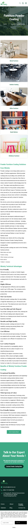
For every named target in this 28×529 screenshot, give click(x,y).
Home (2, 504)
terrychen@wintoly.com (9, 487)
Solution (3, 508)
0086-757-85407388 (8, 490)
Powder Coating (20, 504)
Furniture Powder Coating (18, 24)
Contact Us (21, 508)
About (11, 504)
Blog (11, 508)
